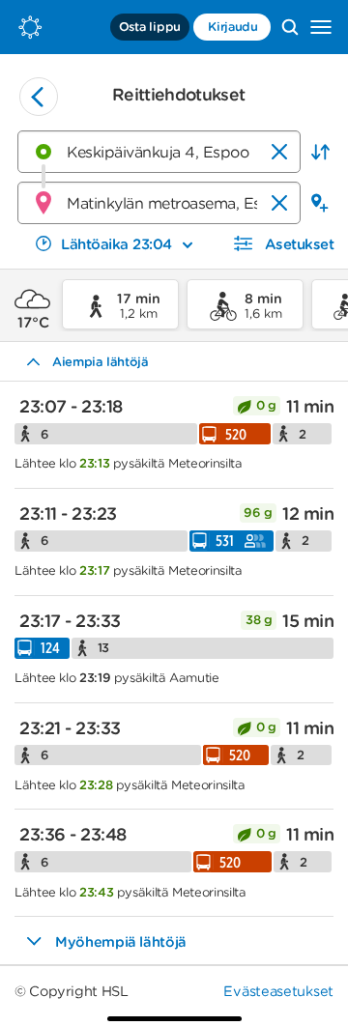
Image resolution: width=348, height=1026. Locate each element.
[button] (320, 151)
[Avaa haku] (290, 27)
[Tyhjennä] (279, 151)
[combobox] (159, 151)
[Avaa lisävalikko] (321, 27)
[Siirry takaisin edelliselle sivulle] (38, 96)
